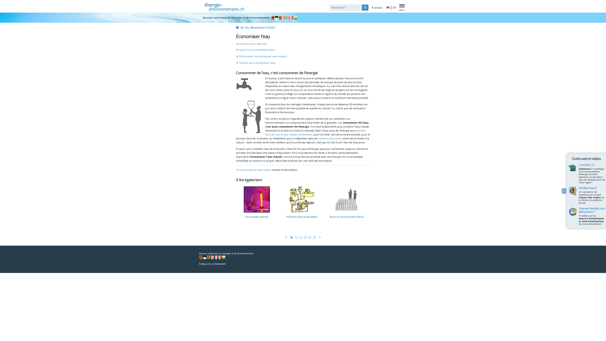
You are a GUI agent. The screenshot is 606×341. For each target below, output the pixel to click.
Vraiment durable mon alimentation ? (592, 210)
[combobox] (346, 8)
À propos (377, 7)
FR (387, 7)
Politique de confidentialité (212, 263)
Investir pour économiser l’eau (257, 63)
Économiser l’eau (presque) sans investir (263, 56)
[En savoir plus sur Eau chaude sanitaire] (257, 199)
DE (394, 7)
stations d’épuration (330, 138)
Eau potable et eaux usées (254, 170)
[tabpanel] (258, 207)
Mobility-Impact (588, 188)
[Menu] (402, 7)
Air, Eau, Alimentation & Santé (257, 27)
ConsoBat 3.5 (586, 165)
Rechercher (365, 8)
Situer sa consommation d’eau (257, 50)
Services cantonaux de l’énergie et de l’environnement (237, 17)
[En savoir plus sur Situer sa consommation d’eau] (346, 199)
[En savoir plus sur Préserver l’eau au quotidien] (301, 199)
